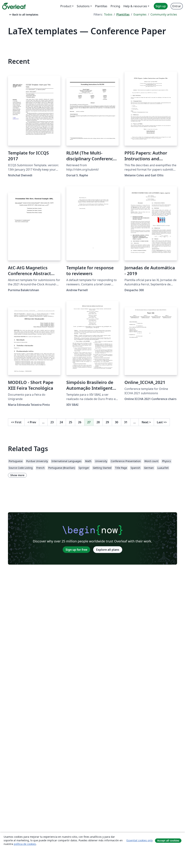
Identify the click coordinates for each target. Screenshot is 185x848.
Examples (140, 14)
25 (70, 422)
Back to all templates (23, 14)
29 (107, 422)
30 (116, 422)
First (16, 422)
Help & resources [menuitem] (135, 6)
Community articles (163, 14)
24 (61, 422)
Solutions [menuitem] (83, 6)
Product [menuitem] (65, 6)
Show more (17, 475)
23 (52, 422)
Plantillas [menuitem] (101, 6)
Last (162, 422)
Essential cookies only (139, 840)
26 (79, 422)
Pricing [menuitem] (115, 6)
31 (125, 422)
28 (98, 422)
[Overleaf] (14, 6)
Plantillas (123, 14)
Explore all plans (107, 550)
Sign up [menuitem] (161, 6)
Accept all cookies (168, 840)
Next (146, 422)
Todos (108, 14)
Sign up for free (76, 550)
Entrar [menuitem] (176, 6)
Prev (31, 422)
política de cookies (25, 844)
